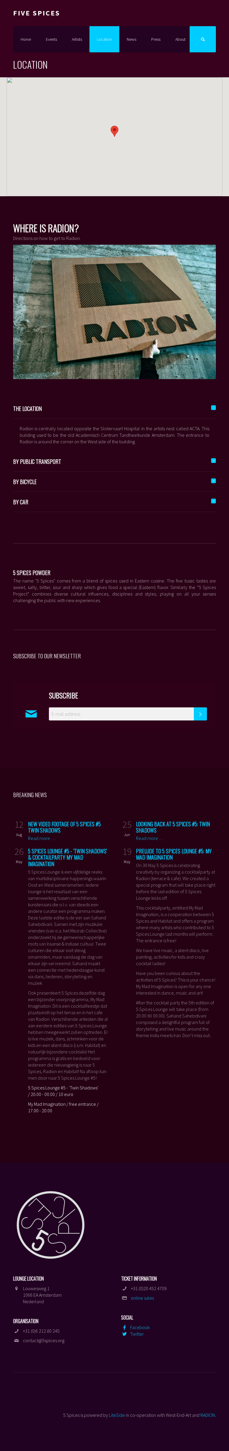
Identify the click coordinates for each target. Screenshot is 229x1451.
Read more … (42, 838)
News (131, 39)
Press (155, 39)
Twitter (137, 1334)
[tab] (114, 409)
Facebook (140, 1327)
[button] (114, 131)
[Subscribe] (200, 713)
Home (26, 39)
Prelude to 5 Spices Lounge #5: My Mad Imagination (174, 854)
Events (51, 39)
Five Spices (36, 13)
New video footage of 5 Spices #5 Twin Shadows (64, 827)
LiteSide (117, 1415)
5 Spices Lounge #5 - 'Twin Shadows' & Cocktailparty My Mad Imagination (67, 857)
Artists (77, 39)
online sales (142, 1298)
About (180, 39)
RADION (207, 1415)
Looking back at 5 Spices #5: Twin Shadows (173, 827)
